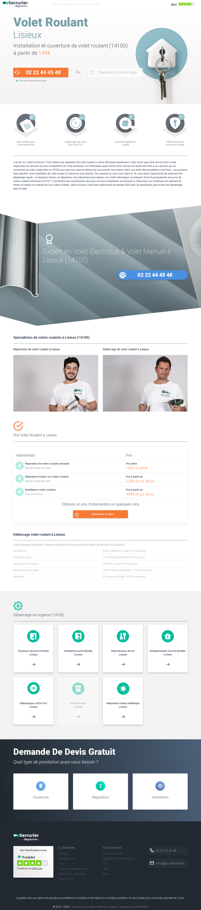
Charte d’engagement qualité (73, 868)
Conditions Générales (83, 906)
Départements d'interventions (118, 858)
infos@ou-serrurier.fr (170, 863)
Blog (105, 873)
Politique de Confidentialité (133, 906)
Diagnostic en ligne (103, 514)
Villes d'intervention (113, 853)
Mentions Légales (107, 906)
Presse (61, 863)
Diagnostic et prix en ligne (117, 72)
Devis (106, 868)
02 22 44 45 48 (43, 72)
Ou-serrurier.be (65, 878)
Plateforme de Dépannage (71, 873)
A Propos (63, 853)
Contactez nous (66, 858)
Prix (105, 863)
